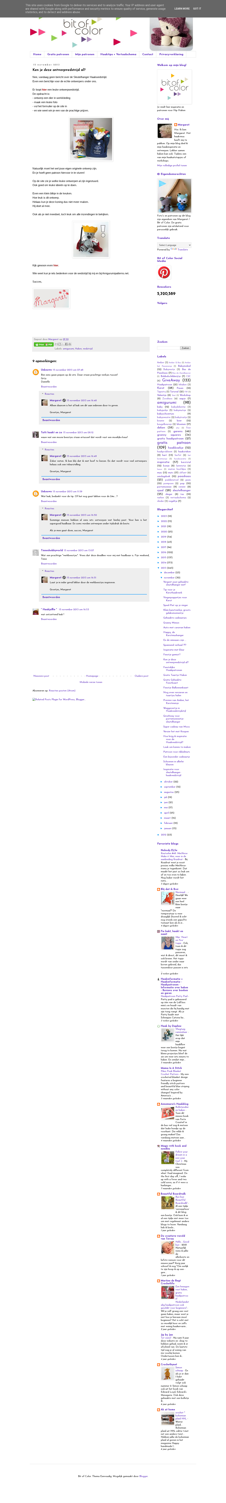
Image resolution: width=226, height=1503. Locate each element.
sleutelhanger (182, 490)
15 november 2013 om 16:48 (82, 400)
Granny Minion (171, 623)
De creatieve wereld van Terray (173, 1237)
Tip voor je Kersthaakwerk (172, 591)
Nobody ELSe (169, 850)
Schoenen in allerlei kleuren (173, 763)
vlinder (160, 501)
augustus (169, 792)
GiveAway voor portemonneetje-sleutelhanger (173, 719)
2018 (164, 542)
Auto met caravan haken (176, 627)
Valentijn (161, 395)
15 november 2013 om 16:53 (74, 609)
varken (160, 498)
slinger (168, 494)
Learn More (182, 8)
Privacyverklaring (171, 54)
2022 (164, 521)
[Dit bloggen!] (59, 344)
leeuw (159, 469)
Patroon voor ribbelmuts (176, 752)
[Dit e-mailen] (56, 344)
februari (168, 823)
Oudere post (141, 676)
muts (170, 472)
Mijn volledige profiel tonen (172, 165)
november (169, 577)
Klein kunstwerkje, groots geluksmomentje (177, 611)
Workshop (185, 395)
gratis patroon (174, 443)
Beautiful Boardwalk (173, 1194)
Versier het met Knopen (176, 731)
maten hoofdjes (177, 469)
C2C (188, 376)
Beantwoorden (49, 386)
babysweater (164, 417)
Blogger (143, 1476)
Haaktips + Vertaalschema (118, 54)
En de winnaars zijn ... (174, 640)
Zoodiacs (167, 399)
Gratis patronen (58, 54)
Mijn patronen (84, 54)
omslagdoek (163, 476)
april (167, 813)
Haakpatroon (164, 384)
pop (182, 483)
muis (159, 472)
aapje (182, 398)
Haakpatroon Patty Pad (174, 996)
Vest (174, 395)
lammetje (181, 466)
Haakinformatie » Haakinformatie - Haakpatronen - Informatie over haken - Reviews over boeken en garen (174, 986)
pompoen (168, 484)
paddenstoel (172, 480)
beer (179, 420)
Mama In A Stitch (171, 1068)
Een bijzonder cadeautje (176, 757)
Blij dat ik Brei (169, 889)
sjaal (160, 490)
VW (186, 392)
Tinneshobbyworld (52, 550)
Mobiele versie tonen (91, 682)
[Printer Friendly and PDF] (44, 345)
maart (167, 818)
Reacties (49, 394)
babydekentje (178, 407)
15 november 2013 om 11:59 (67, 491)
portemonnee (164, 487)
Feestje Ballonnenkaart (175, 687)
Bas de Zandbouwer (181, 373)
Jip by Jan (167, 1335)
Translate (183, 249)
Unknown (46, 370)
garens (177, 431)
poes (188, 480)
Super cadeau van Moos (176, 727)
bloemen (181, 424)
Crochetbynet (169, 1364)
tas (182, 494)
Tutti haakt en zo (51, 432)
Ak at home (168, 1409)
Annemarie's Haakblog (174, 1104)
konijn (166, 466)
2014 (164, 562)
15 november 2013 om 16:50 (82, 515)
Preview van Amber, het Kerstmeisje (176, 702)
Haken (78, 349)
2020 (164, 531)
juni (166, 802)
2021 (164, 526)
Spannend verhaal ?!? (174, 645)
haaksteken (184, 451)
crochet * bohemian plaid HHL (181, 1416)
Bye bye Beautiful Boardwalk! (182, 1200)
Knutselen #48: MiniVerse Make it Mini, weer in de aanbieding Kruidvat (174, 856)
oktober (168, 781)
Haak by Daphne (171, 1026)
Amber (160, 363)
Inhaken (183, 385)
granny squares (169, 434)
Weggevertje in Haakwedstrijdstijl (174, 710)
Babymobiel (184, 366)
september (170, 787)
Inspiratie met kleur (173, 650)
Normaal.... (182, 892)
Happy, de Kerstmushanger (173, 634)
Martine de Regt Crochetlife (171, 1282)
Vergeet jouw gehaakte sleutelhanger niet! (175, 583)
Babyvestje (169, 370)
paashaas (184, 476)
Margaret (55, 400)
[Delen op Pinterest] (70, 344)
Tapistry (161, 392)
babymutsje (180, 410)
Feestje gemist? (171, 654)
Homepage (92, 676)
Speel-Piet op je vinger (175, 605)
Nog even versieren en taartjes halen (175, 694)
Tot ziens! (166, 1338)
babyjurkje (162, 410)
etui (177, 428)
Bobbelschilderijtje (171, 376)
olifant (183, 473)
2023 (164, 516)
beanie (160, 421)
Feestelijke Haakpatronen (172, 669)
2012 (164, 835)
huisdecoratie (180, 459)
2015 (164, 557)
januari (168, 828)
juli (166, 797)
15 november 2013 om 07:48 (68, 370)
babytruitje (181, 417)
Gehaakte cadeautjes (175, 618)
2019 (164, 537)
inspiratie (163, 462)
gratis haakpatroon (170, 438)
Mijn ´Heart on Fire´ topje (182, 940)
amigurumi (68, 349)
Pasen (180, 388)
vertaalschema (178, 498)
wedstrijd (88, 349)
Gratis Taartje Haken (175, 675)
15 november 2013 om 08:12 (78, 432)
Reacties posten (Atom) (62, 690)
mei (166, 807)
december (169, 572)
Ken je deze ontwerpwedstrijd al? (176, 661)
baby (160, 407)
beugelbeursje (164, 424)
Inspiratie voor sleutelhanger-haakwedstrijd (172, 772)
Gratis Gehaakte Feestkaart (172, 681)
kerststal (186, 462)
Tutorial (174, 391)
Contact (147, 54)
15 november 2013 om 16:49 (82, 456)
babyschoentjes (165, 414)
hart (164, 455)
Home (37, 54)
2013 (164, 568)
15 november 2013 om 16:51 (81, 577)
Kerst (160, 388)
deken (161, 427)
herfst (178, 455)
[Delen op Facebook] (66, 344)
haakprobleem (164, 452)
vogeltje (172, 501)
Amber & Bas (175, 363)
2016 (164, 552)
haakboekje (175, 447)
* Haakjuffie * (49, 609)
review (182, 487)
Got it (197, 8)
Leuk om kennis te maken (177, 747)
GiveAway (171, 380)
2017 (164, 547)
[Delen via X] (63, 344)
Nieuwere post (41, 676)
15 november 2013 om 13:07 (79, 550)
